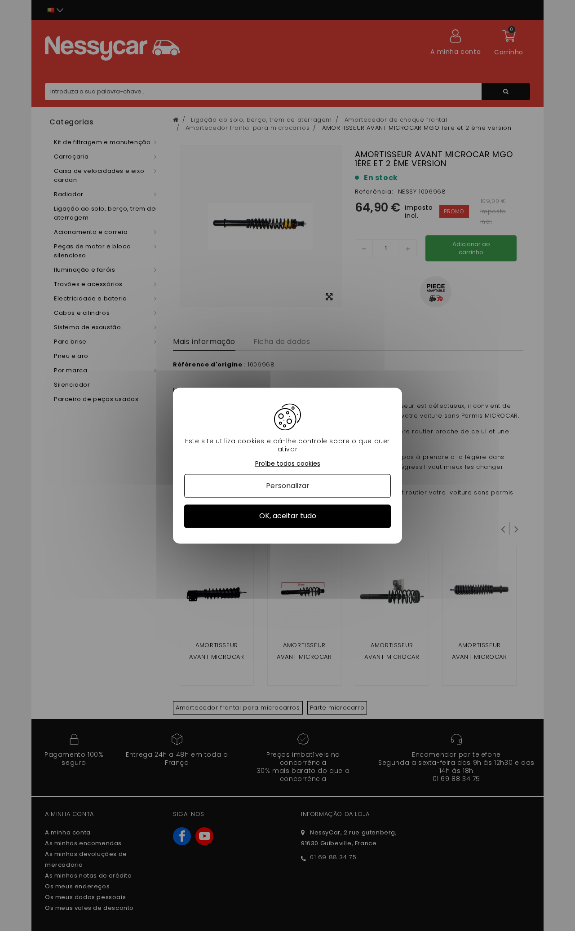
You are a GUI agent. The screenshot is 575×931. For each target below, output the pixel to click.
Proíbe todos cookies (287, 464)
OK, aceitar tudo (287, 516)
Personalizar (288, 486)
